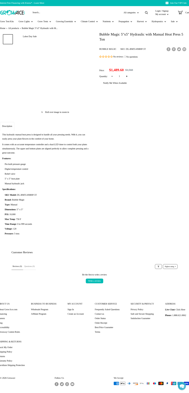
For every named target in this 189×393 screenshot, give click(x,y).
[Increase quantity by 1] (127, 76)
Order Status (100, 318)
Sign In (71, 309)
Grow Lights (24, 21)
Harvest (140, 21)
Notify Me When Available (115, 83)
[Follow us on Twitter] (62, 384)
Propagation (124, 21)
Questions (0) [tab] (29, 266)
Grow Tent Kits (7, 21)
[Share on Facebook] (168, 49)
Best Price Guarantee (104, 327)
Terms (97, 332)
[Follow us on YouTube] (72, 384)
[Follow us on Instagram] (67, 384)
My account (160, 14)
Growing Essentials (64, 21)
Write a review (94, 281)
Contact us (99, 314)
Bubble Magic (107, 49)
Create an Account (76, 314)
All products (13, 28)
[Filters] (158, 266)
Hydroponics (157, 21)
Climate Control (88, 21)
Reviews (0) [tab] (17, 266)
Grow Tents (43, 21)
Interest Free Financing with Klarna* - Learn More (22, 3)
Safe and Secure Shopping (142, 314)
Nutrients (107, 21)
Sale (173, 21)
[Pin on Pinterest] (174, 49)
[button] (106, 56)
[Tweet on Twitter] (179, 49)
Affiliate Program (38, 314)
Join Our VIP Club (178, 3)
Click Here (180, 309)
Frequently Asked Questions (107, 309)
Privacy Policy (137, 309)
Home (2, 28)
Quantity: (103, 76)
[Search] (146, 13)
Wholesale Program (39, 309)
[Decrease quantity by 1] (112, 76)
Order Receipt (101, 323)
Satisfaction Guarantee (140, 318)
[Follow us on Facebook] (57, 384)
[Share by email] (184, 49)
